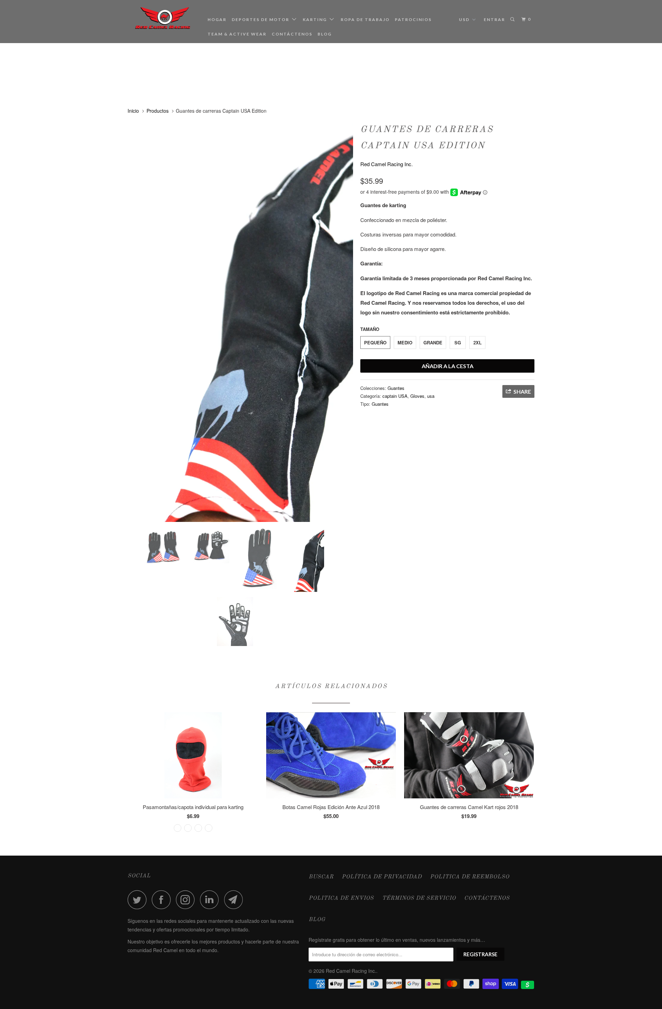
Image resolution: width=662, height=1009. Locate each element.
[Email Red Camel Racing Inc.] (235, 899)
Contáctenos (292, 34)
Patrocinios (413, 19)
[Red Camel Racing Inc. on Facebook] (163, 899)
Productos (158, 110)
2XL (477, 342)
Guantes (396, 388)
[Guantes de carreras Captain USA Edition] (240, 321)
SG (457, 342)
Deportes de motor (262, 19)
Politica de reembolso (469, 877)
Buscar (321, 877)
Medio (405, 342)
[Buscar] (513, 19)
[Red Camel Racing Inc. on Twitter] (139, 899)
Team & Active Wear (237, 34)
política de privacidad (382, 877)
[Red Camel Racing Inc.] (163, 18)
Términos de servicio (419, 898)
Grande (432, 342)
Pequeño (375, 342)
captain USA (395, 396)
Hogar (217, 19)
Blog (325, 34)
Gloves (417, 396)
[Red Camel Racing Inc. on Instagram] (187, 899)
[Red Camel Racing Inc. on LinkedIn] (211, 899)
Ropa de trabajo (365, 19)
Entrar (494, 19)
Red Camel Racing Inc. (386, 164)
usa (430, 396)
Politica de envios (341, 898)
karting (316, 19)
